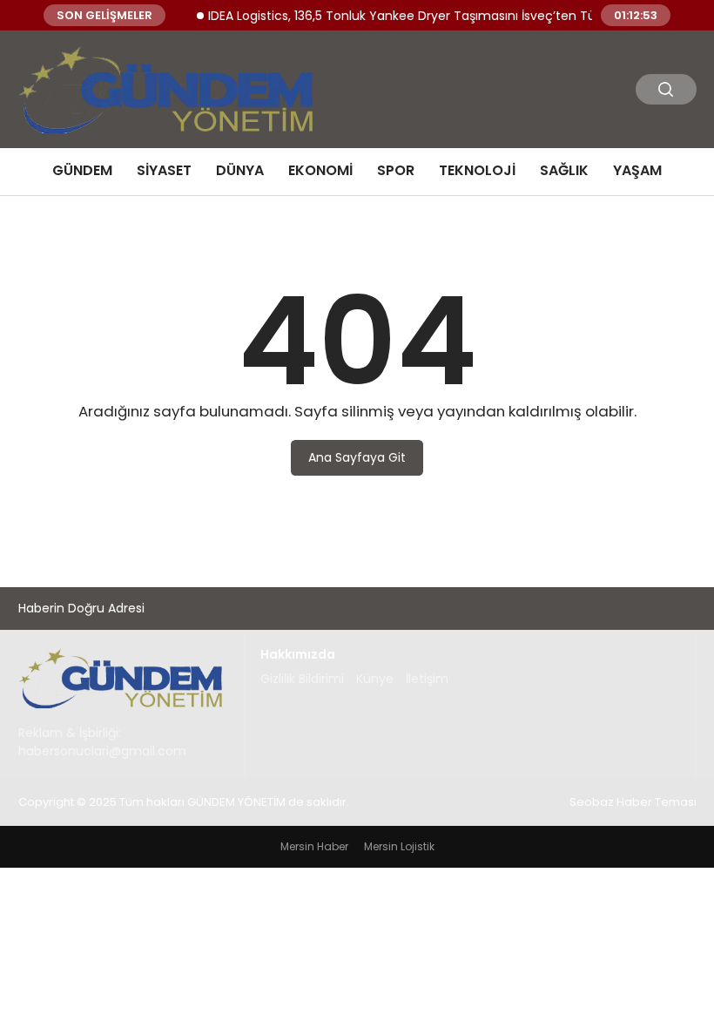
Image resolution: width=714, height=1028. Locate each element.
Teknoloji (477, 170)
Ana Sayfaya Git (357, 457)
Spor (395, 170)
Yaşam (637, 170)
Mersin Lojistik (399, 846)
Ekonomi (320, 170)
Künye (375, 678)
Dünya (240, 170)
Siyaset (164, 170)
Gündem (82, 170)
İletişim (427, 678)
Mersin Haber (314, 846)
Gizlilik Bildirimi (302, 678)
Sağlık (564, 170)
